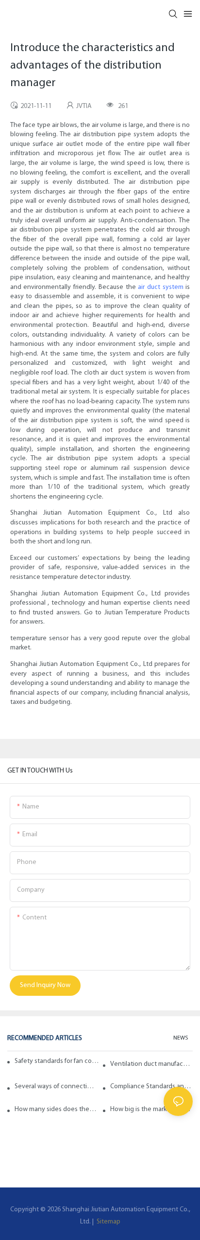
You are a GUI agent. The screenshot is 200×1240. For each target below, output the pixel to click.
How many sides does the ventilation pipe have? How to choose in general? (56, 1109)
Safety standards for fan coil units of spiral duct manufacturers (57, 1061)
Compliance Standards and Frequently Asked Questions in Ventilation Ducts (151, 1086)
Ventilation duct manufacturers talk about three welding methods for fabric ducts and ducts (151, 1064)
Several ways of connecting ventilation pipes (56, 1086)
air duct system (160, 287)
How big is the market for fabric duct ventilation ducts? (151, 1109)
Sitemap (107, 1221)
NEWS (180, 1038)
